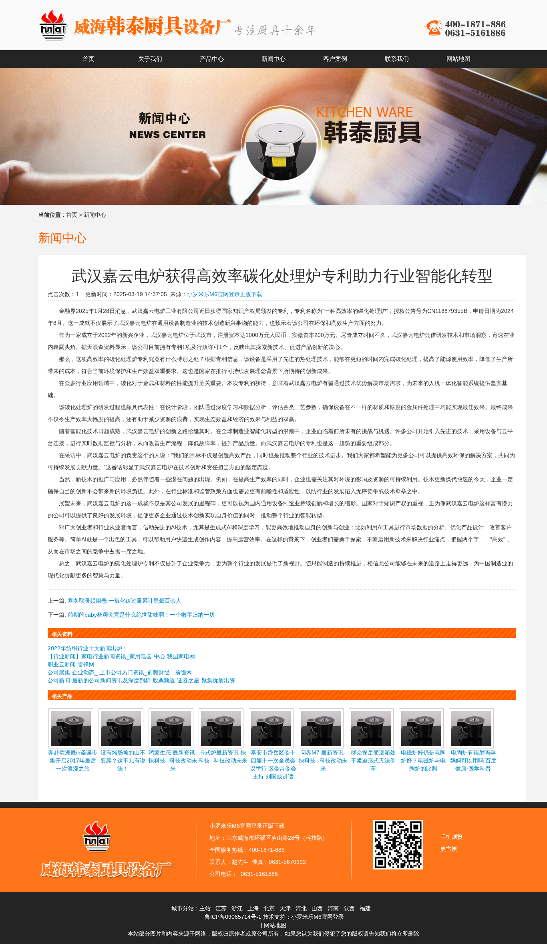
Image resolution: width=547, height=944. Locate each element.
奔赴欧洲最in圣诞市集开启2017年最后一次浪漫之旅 (72, 760)
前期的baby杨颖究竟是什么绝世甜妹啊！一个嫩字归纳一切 (141, 614)
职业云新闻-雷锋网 (71, 664)
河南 (333, 908)
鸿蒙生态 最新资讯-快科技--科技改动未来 (173, 760)
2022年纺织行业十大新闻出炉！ (88, 648)
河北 (301, 908)
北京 (269, 908)
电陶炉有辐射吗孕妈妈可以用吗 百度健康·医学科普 (473, 760)
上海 (253, 908)
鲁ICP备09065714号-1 (233, 917)
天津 (285, 908)
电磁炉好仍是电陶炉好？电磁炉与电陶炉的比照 (423, 760)
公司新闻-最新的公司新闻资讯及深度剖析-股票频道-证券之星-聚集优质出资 (141, 680)
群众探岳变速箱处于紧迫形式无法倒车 (373, 760)
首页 (71, 215)
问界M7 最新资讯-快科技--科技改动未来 (323, 760)
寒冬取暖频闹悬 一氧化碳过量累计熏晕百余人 (124, 600)
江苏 (221, 908)
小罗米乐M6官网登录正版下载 (224, 294)
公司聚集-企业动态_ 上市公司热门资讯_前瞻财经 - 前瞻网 (120, 672)
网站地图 (275, 925)
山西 (317, 908)
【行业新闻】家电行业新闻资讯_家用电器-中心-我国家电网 (121, 656)
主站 (205, 908)
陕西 (349, 908)
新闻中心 (95, 215)
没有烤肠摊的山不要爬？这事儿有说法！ (123, 760)
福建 (365, 908)
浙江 (237, 908)
